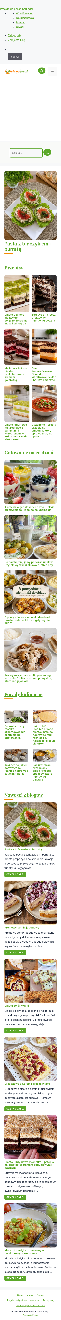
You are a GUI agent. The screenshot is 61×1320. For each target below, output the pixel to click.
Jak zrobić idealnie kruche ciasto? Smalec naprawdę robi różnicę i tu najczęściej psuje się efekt (44, 735)
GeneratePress (30, 1315)
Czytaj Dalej (15, 874)
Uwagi (20, 26)
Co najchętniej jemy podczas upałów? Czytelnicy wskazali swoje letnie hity (29, 564)
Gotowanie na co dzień (28, 452)
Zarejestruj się (16, 39)
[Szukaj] (47, 152)
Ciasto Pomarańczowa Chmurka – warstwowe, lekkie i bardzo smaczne (44, 374)
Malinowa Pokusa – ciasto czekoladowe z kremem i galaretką (16, 374)
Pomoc (20, 22)
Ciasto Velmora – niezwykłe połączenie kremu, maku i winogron (16, 319)
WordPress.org (25, 13)
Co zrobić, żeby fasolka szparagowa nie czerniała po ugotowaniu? (14, 732)
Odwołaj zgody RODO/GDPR (30, 1305)
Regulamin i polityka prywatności (23, 1300)
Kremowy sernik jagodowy (21, 927)
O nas (20, 1295)
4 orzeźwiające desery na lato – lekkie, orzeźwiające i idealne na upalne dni (29, 508)
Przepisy (13, 267)
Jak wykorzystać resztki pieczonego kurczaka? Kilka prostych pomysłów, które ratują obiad (28, 678)
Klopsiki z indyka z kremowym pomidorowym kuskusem (24, 1252)
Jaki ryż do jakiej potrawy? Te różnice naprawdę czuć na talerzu (16, 769)
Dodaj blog (48, 1300)
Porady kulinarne (23, 694)
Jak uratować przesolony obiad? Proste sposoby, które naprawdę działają (42, 772)
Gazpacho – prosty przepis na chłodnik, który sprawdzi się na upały (44, 430)
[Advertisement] (30, 110)
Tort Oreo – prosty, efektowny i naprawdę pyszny (44, 317)
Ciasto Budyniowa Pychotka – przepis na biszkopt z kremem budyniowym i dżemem (29, 1164)
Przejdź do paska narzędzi (16, 8)
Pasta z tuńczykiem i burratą (27, 246)
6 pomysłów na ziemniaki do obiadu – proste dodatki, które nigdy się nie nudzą (28, 620)
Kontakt (30, 1295)
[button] (41, 71)
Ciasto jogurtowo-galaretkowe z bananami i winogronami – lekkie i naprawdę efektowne (16, 432)
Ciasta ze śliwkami (16, 1005)
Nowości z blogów (23, 795)
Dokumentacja (25, 17)
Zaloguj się (14, 35)
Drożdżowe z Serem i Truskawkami (27, 1083)
